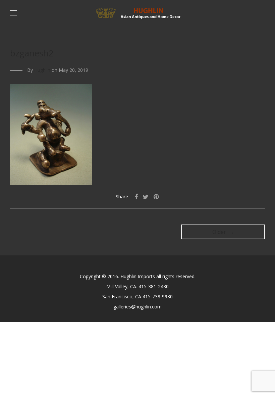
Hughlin (42, 70)
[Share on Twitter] (146, 197)
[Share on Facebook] (136, 197)
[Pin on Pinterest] (157, 197)
